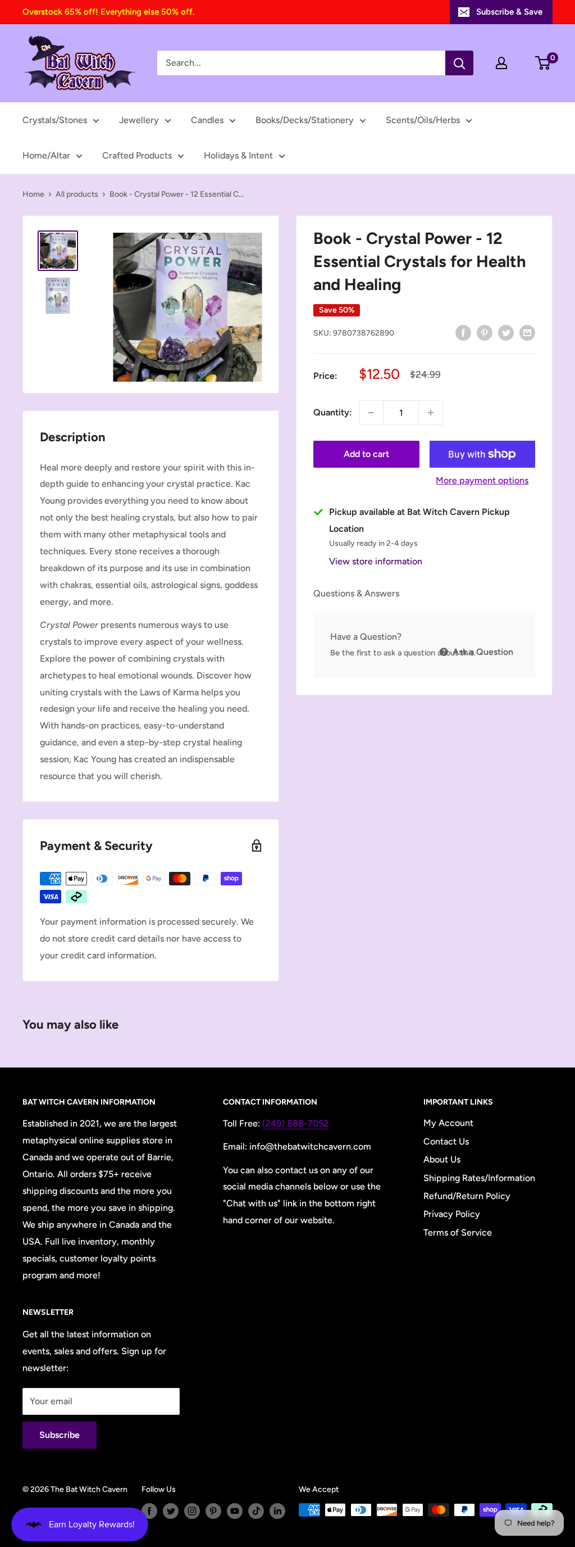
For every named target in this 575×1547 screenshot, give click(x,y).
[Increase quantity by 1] (430, 412)
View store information (375, 561)
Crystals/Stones (54, 120)
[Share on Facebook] (463, 332)
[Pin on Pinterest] (484, 332)
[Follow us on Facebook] (149, 1511)
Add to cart (366, 454)
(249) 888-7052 (295, 1123)
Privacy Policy (451, 1214)
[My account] (501, 63)
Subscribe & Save (509, 12)
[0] (543, 63)
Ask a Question (481, 651)
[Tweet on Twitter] (506, 332)
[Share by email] (527, 332)
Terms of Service (457, 1232)
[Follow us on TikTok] (256, 1511)
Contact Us (446, 1141)
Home (33, 194)
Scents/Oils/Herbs (423, 120)
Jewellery (139, 120)
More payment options (482, 480)
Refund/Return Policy (466, 1196)
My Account (448, 1123)
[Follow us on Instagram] (192, 1511)
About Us (441, 1159)
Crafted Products (137, 155)
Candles (207, 120)
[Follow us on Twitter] (171, 1511)
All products (77, 194)
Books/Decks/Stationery (304, 120)
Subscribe (59, 1435)
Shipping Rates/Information (479, 1178)
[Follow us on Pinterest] (213, 1511)
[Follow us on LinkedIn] (277, 1511)
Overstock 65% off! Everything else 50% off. (108, 12)
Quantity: (332, 412)
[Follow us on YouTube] (235, 1511)
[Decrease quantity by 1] (371, 412)
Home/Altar (46, 155)
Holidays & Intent (238, 155)
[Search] (459, 63)
